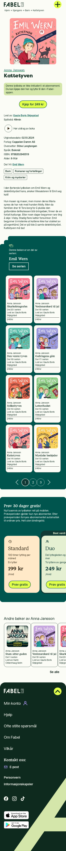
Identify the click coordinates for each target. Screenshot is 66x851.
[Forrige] (16, 482)
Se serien (18, 266)
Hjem (7, 10)
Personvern (12, 777)
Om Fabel (12, 737)
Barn (27, 10)
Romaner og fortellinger (28, 171)
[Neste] (49, 482)
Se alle (54, 672)
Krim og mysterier (15, 177)
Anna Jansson (14, 70)
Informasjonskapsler (18, 784)
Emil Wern (18, 164)
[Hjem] (14, 4)
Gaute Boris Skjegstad (26, 115)
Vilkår (8, 748)
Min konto (12, 703)
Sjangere (17, 10)
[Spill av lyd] (8, 128)
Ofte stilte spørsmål (20, 725)
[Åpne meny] (58, 4)
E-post (14, 767)
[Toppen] (58, 691)
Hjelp (8, 714)
